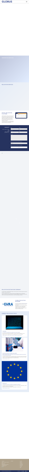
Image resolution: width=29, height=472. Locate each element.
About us (21, 462)
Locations (21, 463)
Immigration (21, 464)
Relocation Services (7, 84)
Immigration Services (8, 57)
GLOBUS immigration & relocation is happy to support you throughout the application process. (12, 335)
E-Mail (20, 127)
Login (20, 467)
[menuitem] (26, 1)
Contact (21, 466)
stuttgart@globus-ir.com (6, 132)
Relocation (21, 465)
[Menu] (26, 1)
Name (11, 127)
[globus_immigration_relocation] (7, 1)
